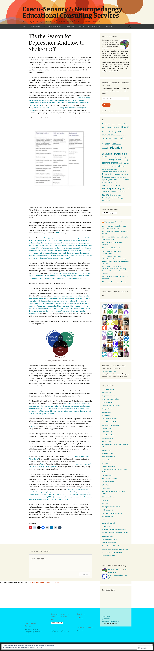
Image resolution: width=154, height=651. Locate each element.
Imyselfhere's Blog (108, 435)
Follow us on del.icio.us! (60, 631)
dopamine (105, 148)
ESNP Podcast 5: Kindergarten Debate (114, 282)
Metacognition (111, 166)
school (126, 180)
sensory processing (111, 188)
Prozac (42, 464)
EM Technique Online (108, 556)
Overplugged (106, 450)
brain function (107, 135)
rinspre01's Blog (107, 428)
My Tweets (80, 631)
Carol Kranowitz (107, 138)
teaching (121, 195)
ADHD (125, 124)
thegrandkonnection (108, 396)
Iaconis (104, 520)
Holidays (118, 157)
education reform (106, 151)
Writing (81, 27)
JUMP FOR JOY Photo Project (111, 405)
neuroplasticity (122, 174)
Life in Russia (106, 485)
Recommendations (94, 27)
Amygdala (108, 127)
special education (108, 191)
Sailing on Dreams (107, 409)
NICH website (60, 233)
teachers (106, 194)
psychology (105, 180)
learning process (110, 162)
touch (124, 198)
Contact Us (108, 27)
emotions (112, 151)
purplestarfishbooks (108, 457)
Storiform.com (106, 526)
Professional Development (53, 27)
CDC (113, 138)
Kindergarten (113, 160)
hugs (125, 157)
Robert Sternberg (120, 180)
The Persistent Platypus (109, 478)
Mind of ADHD (106, 415)
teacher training (115, 195)
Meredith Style (106, 460)
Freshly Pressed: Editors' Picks (112, 546)
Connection (114, 141)
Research (112, 180)
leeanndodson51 (107, 475)
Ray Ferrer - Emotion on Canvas (112, 513)
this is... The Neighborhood (110, 425)
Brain (119, 131)
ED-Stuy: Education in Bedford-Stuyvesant (115, 549)
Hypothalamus (105, 159)
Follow (106, 105)
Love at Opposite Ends (109, 422)
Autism (117, 127)
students (122, 191)
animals (113, 127)
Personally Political (108, 389)
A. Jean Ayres (106, 124)
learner (119, 160)
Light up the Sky (107, 432)
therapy (120, 198)
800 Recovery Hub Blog (109, 419)
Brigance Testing (122, 135)
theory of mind (113, 198)
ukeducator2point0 (108, 482)
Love (128, 163)
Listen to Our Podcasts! (113, 222)
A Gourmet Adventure (109, 543)
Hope (123, 157)
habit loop (106, 157)
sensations (104, 182)
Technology (105, 198)
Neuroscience (107, 177)
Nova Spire (105, 503)
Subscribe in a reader (109, 372)
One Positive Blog (107, 402)
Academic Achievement (117, 124)
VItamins (104, 200)
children (122, 138)
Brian (109, 575)
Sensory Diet (112, 182)
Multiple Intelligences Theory (109, 171)
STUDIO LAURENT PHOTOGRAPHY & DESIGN (115, 533)
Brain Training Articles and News (112, 552)
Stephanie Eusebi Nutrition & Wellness (114, 529)
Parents (124, 177)
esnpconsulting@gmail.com (110, 621)
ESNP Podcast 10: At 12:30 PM (111, 248)
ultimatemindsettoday (109, 523)
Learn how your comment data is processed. (43, 582)
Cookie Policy (38, 647)
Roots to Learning (107, 453)
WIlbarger (109, 200)
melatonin (34, 426)
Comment (85, 574)
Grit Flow (105, 463)
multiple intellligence (121, 171)
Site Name (105, 500)
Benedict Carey (105, 132)
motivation (109, 169)
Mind (117, 166)
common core (106, 141)
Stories (116, 191)
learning (125, 159)
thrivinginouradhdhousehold (111, 507)
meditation (104, 166)
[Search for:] (129, 27)
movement (114, 169)
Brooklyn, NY (106, 617)
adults (103, 127)
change (115, 138)
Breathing (115, 135)
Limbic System (122, 163)
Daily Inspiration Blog (108, 466)
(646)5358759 (106, 619)
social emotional (125, 189)
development (119, 144)
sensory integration (111, 185)
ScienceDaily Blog (107, 536)
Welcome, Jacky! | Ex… (115, 569)
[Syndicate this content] (103, 222)
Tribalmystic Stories (108, 497)
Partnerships (70, 27)
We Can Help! (35, 27)
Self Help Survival (107, 516)
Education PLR (106, 392)
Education (116, 147)
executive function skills (114, 153)
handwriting (113, 157)
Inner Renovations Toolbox (110, 399)
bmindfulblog (106, 488)
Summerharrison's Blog (109, 539)
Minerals (104, 169)
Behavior (124, 126)
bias (110, 132)
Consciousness (109, 143)
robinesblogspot (107, 510)
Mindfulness (123, 166)
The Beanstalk (106, 441)
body (114, 131)
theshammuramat (107, 438)
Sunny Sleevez (106, 412)
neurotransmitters (117, 177)
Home (24, 27)
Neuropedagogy (109, 174)
